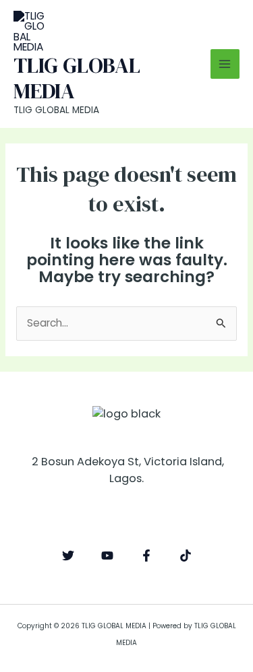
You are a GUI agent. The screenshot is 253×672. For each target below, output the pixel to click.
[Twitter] (68, 555)
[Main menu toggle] (225, 63)
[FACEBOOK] (146, 555)
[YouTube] (107, 555)
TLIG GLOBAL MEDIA (76, 78)
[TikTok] (185, 555)
